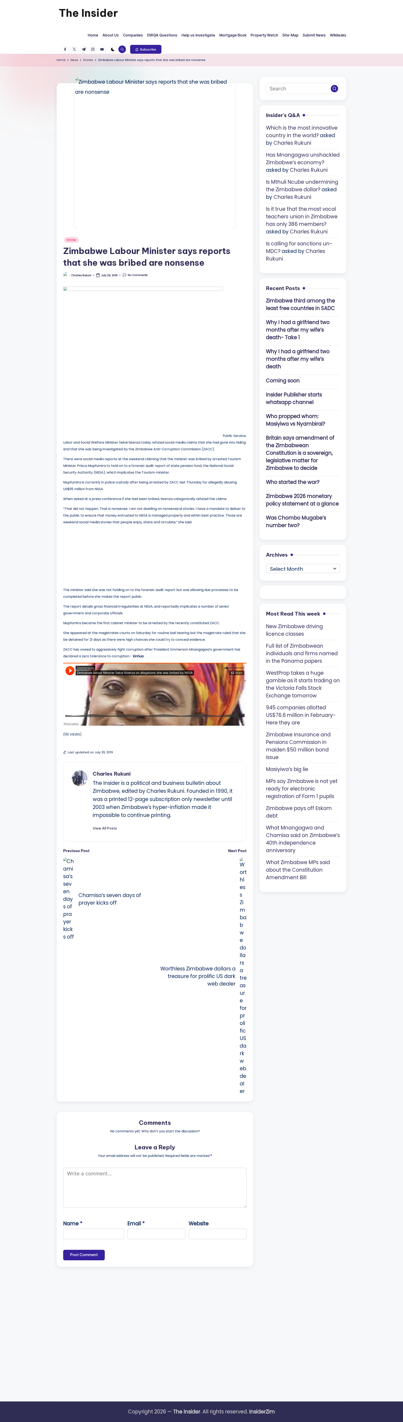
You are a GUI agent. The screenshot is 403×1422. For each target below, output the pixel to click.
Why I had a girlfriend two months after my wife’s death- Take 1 (298, 330)
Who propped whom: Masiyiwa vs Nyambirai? (295, 420)
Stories (71, 240)
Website (199, 1223)
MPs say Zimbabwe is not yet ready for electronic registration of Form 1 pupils (302, 788)
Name (72, 1223)
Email (136, 1223)
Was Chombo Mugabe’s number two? (296, 521)
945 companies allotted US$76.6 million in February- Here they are (301, 715)
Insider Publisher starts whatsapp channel (294, 398)
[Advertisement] (94, 555)
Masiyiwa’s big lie (287, 769)
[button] (145, 49)
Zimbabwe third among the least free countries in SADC (300, 304)
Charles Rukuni (112, 774)
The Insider (88, 13)
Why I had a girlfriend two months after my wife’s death (298, 359)
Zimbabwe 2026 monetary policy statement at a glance (302, 500)
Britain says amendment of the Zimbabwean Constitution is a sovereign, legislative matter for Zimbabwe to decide (300, 452)
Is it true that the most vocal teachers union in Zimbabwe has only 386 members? (302, 217)
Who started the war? (292, 482)
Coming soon (283, 380)
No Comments (138, 275)
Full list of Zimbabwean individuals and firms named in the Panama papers (302, 653)
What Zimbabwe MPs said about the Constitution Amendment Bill (298, 870)
